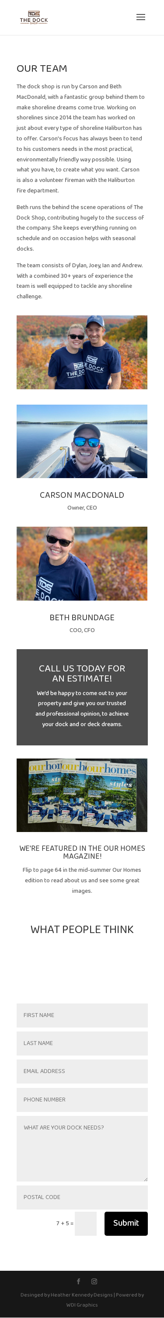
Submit (126, 1223)
